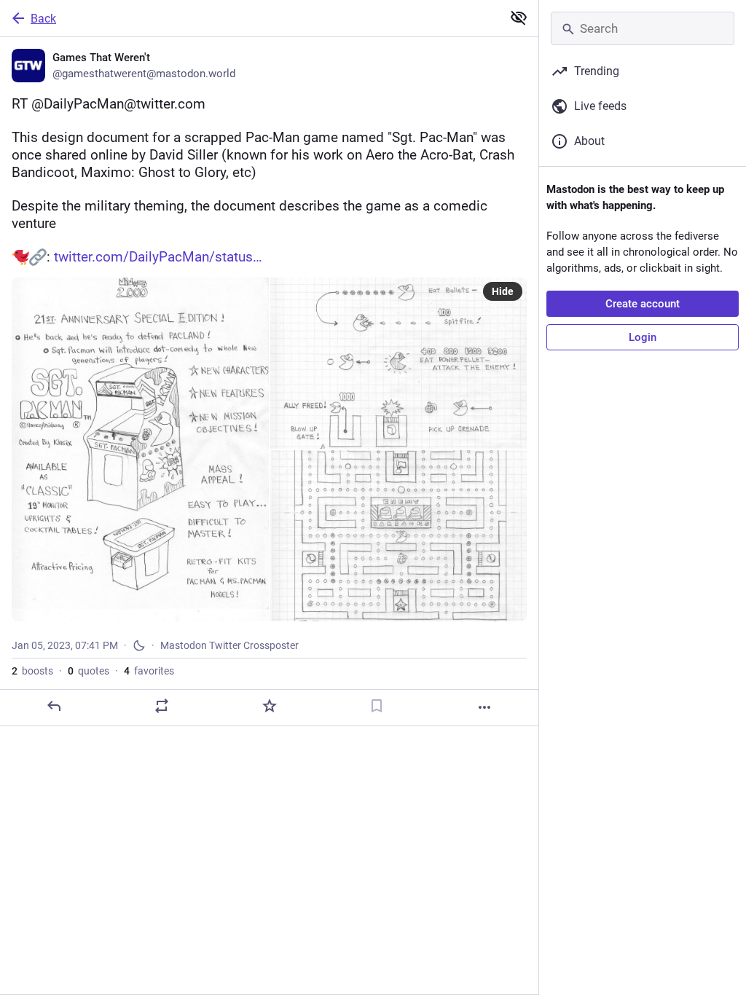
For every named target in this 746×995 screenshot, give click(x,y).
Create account (642, 303)
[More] (484, 707)
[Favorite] (269, 706)
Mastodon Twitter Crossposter (229, 645)
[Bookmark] (376, 706)
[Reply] (54, 706)
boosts (32, 671)
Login (642, 337)
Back (43, 18)
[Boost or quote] (161, 706)
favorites (149, 671)
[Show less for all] (518, 17)
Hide (503, 291)
